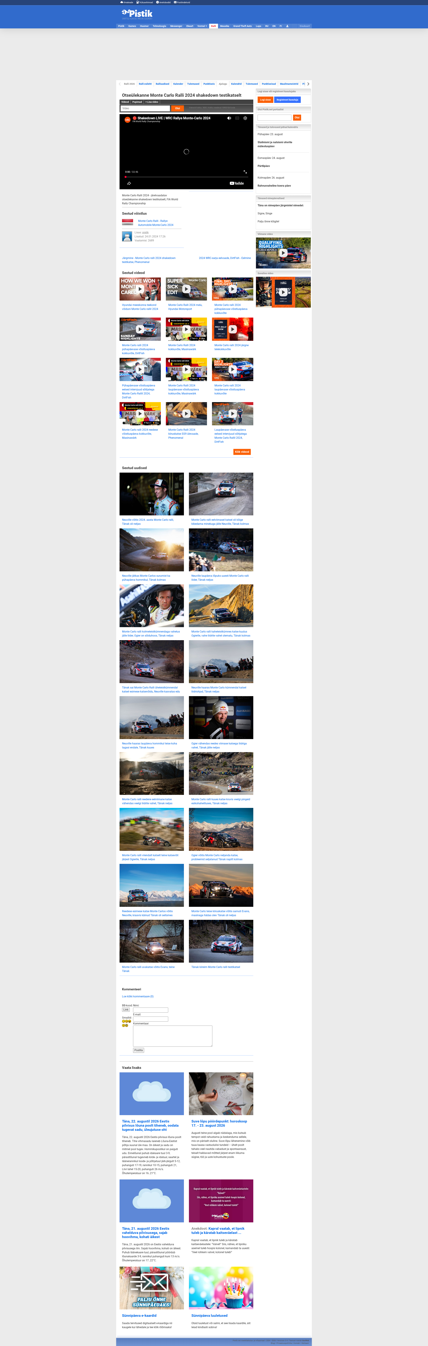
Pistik (121, 26)
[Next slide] (308, 84)
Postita (138, 1050)
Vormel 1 (202, 26)
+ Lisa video (151, 102)
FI (281, 26)
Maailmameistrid (289, 83)
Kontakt (297, 1343)
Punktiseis (209, 84)
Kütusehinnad (146, 2)
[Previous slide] (120, 84)
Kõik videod (242, 451)
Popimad (137, 102)
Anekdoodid (165, 2)
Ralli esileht (145, 84)
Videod (125, 102)
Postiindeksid (183, 2)
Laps (258, 26)
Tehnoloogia (159, 26)
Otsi (177, 108)
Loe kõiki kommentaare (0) (138, 996)
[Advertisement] (214, 54)
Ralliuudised (162, 84)
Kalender (178, 84)
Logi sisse (265, 99)
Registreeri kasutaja (287, 99)
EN (274, 26)
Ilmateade (128, 2)
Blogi (273, 1343)
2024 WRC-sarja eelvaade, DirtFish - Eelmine (225, 258)
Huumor (144, 26)
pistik (145, 232)
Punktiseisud (269, 84)
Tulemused (193, 84)
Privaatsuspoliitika (284, 1343)
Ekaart (189, 26)
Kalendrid (236, 84)
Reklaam (305, 1343)
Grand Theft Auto (242, 26)
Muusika (224, 26)
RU (266, 26)
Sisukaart (305, 26)
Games (132, 26)
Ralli (213, 26)
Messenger (176, 26)
